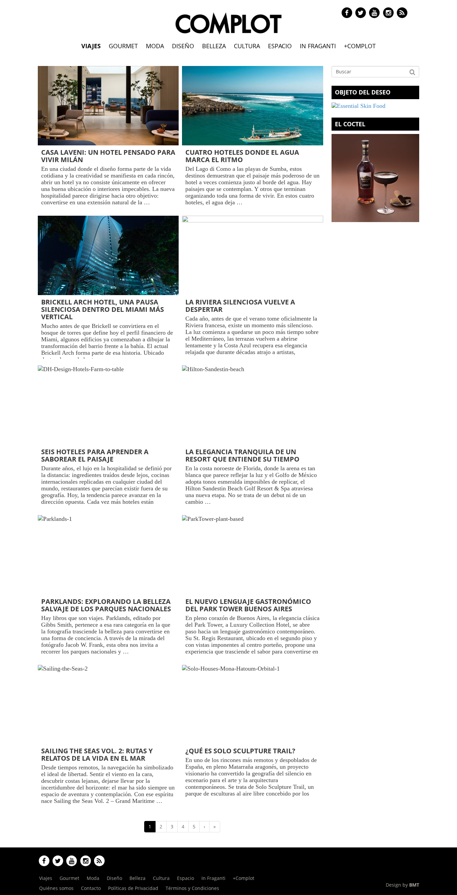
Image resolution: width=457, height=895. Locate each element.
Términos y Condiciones (192, 888)
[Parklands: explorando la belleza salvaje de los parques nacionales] (108, 555)
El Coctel (350, 124)
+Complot (360, 46)
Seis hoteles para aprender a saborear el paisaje (95, 455)
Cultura (247, 46)
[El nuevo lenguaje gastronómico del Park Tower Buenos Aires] (252, 555)
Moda (155, 46)
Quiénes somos (56, 888)
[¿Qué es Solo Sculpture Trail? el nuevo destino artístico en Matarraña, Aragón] (252, 704)
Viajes (91, 46)
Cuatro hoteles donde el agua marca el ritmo (242, 156)
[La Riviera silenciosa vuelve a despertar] (252, 255)
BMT (414, 885)
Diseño (183, 46)
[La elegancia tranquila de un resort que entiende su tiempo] (252, 405)
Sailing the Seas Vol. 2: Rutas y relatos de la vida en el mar (97, 754)
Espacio (280, 46)
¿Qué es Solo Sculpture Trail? (240, 750)
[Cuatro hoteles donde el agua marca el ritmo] (252, 105)
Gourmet (123, 46)
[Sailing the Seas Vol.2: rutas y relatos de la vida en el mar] (108, 704)
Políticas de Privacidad (133, 888)
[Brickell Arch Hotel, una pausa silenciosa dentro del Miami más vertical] (108, 255)
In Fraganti (318, 46)
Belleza (214, 46)
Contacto (91, 888)
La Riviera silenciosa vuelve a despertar (240, 305)
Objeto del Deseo (362, 92)
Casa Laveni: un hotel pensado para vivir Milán (108, 156)
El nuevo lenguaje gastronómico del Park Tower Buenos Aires (248, 605)
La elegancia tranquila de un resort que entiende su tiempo (242, 455)
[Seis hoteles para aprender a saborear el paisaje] (108, 405)
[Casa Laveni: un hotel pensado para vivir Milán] (108, 105)
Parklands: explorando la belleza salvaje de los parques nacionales (106, 605)
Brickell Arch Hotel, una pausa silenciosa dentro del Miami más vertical (102, 309)
